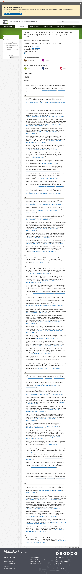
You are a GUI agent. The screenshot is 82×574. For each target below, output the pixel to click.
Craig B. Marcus (36, 48)
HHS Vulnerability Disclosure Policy (37, 559)
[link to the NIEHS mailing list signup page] (68, 553)
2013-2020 (27, 77)
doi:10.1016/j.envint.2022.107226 (35, 116)
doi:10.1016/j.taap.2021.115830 (55, 141)
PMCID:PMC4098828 (30, 492)
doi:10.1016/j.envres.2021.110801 (33, 204)
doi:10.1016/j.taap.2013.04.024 (46, 490)
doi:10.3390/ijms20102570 (36, 346)
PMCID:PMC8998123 (54, 150)
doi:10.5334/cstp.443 (38, 157)
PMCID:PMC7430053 (30, 212)
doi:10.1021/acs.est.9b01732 (32, 312)
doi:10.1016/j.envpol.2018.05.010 (51, 444)
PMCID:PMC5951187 (56, 452)
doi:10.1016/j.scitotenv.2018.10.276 (34, 305)
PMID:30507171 (54, 338)
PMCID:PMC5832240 (57, 394)
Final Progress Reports (31, 60)
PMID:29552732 (48, 378)
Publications (47, 60)
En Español (58, 570)
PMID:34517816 (47, 243)
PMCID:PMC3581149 (41, 542)
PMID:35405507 (48, 116)
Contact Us (6, 559)
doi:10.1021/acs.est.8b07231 (44, 368)
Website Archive (33, 565)
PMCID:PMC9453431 (55, 193)
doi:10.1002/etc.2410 (40, 478)
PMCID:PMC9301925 (30, 133)
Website (28, 68)
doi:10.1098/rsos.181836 (39, 293)
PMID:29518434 (29, 438)
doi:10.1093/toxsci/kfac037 (42, 178)
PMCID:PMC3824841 (41, 524)
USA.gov (57, 565)
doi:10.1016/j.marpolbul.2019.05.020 (44, 331)
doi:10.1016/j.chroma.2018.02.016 (39, 467)
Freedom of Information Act (9, 563)
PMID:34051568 (46, 219)
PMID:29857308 (29, 446)
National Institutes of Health (62, 561)
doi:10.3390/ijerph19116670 (32, 171)
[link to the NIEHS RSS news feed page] (75, 553)
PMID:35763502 (29, 125)
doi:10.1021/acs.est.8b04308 (42, 338)
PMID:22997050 (31, 542)
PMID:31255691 (29, 282)
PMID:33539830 (46, 204)
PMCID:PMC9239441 (39, 125)
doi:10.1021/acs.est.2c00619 (41, 131)
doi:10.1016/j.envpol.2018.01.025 (33, 452)
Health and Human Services (61, 559)
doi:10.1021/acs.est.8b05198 (32, 361)
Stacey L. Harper (36, 46)
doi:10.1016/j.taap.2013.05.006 (33, 499)
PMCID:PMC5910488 (30, 387)
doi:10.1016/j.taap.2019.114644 (50, 281)
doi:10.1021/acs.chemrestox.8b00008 (53, 458)
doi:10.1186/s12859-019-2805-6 (33, 273)
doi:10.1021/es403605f (57, 530)
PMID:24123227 (50, 478)
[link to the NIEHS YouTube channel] (72, 553)
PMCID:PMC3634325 (52, 516)
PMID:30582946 (56, 321)
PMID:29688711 (29, 459)
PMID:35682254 (44, 171)
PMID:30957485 (56, 368)
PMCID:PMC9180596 (54, 171)
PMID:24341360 (29, 531)
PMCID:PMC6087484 (30, 420)
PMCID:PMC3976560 (55, 499)
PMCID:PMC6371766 (32, 403)
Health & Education (9, 26)
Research (22, 26)
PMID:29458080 (29, 428)
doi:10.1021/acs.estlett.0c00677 (40, 262)
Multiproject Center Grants (12, 49)
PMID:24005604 (31, 524)
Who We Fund (9, 47)
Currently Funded (11, 51)
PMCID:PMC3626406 (55, 508)
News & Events (60, 26)
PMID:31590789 (58, 331)
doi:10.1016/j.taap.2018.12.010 (44, 321)
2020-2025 (27, 76)
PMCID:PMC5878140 (39, 428)
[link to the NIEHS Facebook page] (57, 553)
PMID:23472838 (41, 516)
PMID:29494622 (47, 394)
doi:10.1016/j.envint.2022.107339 (49, 163)
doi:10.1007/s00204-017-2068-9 (53, 409)
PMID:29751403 (46, 452)
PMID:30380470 (47, 305)
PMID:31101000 (46, 273)
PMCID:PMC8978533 (58, 116)
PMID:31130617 (47, 346)
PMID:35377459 (53, 178)
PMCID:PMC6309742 (57, 305)
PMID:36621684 (50, 102)
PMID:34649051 (46, 237)
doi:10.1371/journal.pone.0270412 (52, 124)
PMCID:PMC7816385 (30, 230)
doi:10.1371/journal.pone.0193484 (34, 394)
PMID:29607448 (55, 385)
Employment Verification (9, 561)
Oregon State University (12, 54)
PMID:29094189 (29, 411)
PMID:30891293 (50, 293)
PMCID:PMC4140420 (39, 531)
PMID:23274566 (45, 508)
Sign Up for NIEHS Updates (9, 568)
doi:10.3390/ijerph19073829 (32, 150)
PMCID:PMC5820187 (39, 411)
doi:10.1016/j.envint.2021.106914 (33, 237)
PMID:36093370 (44, 193)
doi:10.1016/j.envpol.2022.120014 (46, 186)
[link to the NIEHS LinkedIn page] (64, 553)
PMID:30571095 (44, 361)
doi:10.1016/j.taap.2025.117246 (49, 90)
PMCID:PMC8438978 (58, 243)
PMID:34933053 (29, 142)
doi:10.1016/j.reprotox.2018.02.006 (50, 426)
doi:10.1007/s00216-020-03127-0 (40, 210)
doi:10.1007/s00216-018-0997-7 (35, 378)
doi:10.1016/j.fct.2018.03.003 (53, 437)
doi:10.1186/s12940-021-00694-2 (40, 228)
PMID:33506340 (53, 210)
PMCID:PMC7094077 (30, 332)
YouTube (64, 68)
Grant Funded (6, 39)
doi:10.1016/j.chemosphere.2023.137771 (35, 102)
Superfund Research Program (11, 45)
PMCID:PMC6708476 (39, 282)
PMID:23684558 (45, 499)
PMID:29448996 (52, 467)
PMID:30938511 (48, 353)
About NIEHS (73, 26)
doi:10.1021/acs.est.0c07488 (38, 251)
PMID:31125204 (44, 312)
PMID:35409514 (44, 150)
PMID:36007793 (59, 186)
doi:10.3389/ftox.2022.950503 (32, 193)
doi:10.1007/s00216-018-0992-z (42, 385)
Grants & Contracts (34, 26)
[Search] (79, 22)
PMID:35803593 (53, 131)
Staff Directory (7, 565)
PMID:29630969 (51, 418)
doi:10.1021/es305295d (31, 516)
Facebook (46, 68)
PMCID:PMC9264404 (39, 142)
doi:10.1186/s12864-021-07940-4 (34, 243)
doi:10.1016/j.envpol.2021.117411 (33, 219)
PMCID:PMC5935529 (39, 438)
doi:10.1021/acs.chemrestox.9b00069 (34, 353)
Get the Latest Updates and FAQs (12, 13)
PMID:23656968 (58, 490)
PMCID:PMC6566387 (57, 346)
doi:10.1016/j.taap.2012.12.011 (33, 508)
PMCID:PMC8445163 (56, 204)
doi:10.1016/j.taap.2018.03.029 (39, 418)
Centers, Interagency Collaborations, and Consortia (10, 42)
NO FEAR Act (58, 563)
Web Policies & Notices (34, 563)
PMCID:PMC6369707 (30, 323)
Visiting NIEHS (6, 566)
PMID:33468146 (53, 228)
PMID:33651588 (50, 251)
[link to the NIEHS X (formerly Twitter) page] (61, 553)
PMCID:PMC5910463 (59, 378)
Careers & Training (47, 26)
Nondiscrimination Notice (35, 561)
